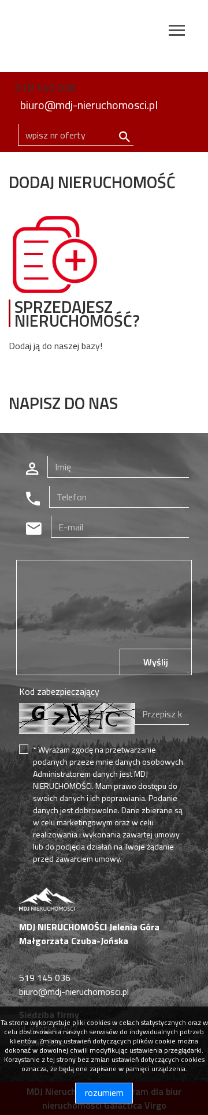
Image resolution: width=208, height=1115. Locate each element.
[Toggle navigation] (177, 32)
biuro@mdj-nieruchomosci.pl (89, 105)
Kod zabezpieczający (59, 691)
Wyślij (155, 662)
